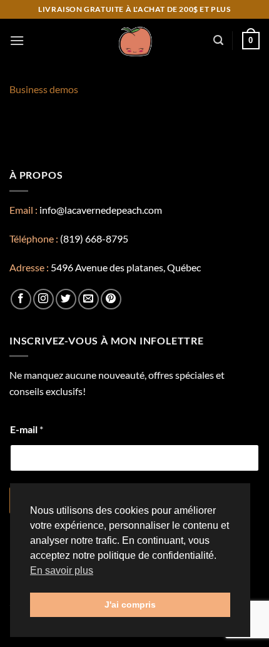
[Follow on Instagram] (43, 299)
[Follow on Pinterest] (111, 299)
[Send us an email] (88, 299)
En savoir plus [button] (61, 570)
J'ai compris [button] (130, 604)
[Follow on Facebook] (21, 299)
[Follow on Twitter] (66, 299)
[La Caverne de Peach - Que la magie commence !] (134, 41)
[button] (16, 40)
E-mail (26, 429)
